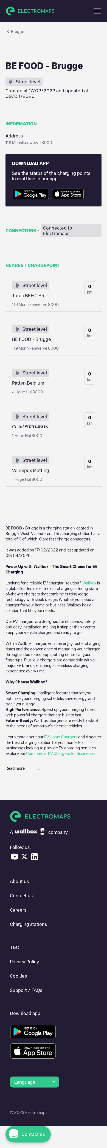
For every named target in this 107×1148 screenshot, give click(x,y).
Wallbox (89, 583)
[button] (97, 11)
